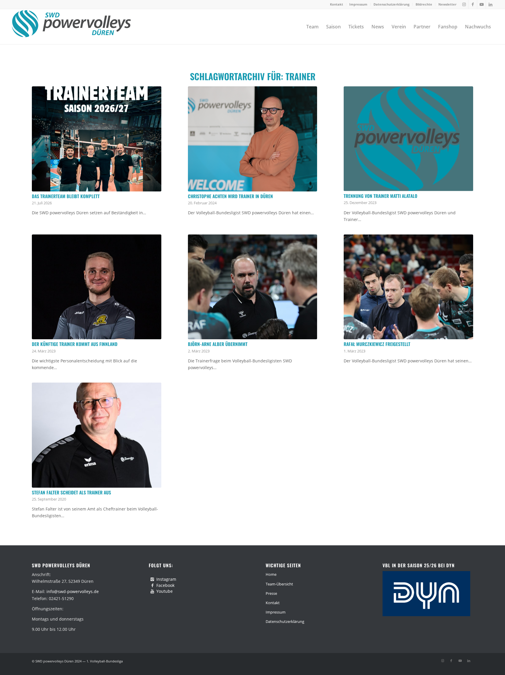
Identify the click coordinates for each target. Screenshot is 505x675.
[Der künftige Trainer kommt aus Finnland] (96, 287)
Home (271, 574)
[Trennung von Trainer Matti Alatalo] (408, 138)
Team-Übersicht (279, 584)
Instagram (166, 579)
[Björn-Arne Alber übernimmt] (252, 287)
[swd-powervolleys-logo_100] (71, 26)
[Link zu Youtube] (481, 4)
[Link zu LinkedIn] (490, 4)
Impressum (358, 4)
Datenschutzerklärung (391, 4)
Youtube (164, 591)
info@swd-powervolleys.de (72, 591)
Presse (271, 593)
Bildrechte (424, 4)
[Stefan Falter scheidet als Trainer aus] (96, 435)
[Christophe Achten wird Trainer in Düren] (252, 138)
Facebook (165, 585)
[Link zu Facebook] (472, 4)
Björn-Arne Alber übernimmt (218, 344)
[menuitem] (336, 4)
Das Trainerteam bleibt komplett (66, 196)
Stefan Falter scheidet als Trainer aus (71, 492)
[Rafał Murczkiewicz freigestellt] (408, 287)
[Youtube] (152, 591)
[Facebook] (152, 585)
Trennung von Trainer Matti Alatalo (380, 196)
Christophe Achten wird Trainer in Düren (230, 196)
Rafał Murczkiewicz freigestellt (377, 344)
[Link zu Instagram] (464, 4)
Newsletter (447, 4)
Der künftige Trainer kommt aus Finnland (74, 344)
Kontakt (336, 4)
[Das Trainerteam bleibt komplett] (96, 138)
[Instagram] (152, 579)
